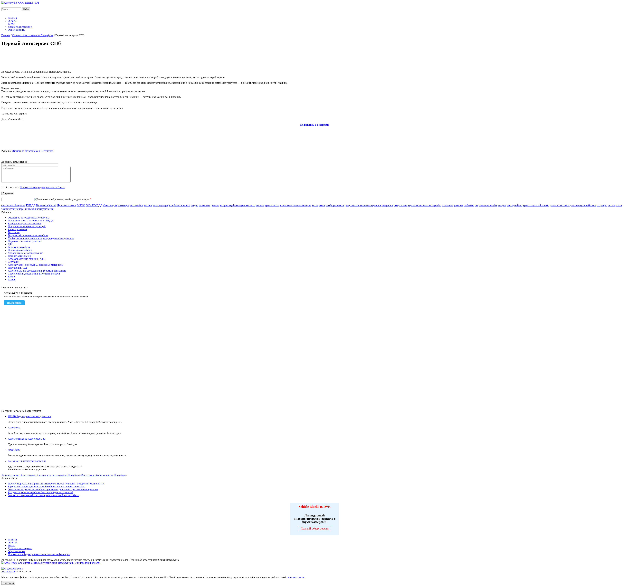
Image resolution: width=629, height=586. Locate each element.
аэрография (165, 205)
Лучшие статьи (66, 205)
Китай (52, 205)
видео (194, 205)
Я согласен (8, 583)
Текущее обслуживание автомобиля (28, 235)
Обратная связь (16, 29)
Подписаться (14, 302)
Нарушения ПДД (17, 267)
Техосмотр (13, 232)
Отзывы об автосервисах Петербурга (32, 35)
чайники (590, 205)
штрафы (602, 205)
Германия (42, 205)
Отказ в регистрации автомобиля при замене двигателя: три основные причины (53, 489)
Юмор (11, 276)
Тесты (11, 23)
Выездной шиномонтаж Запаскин (27, 461)
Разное (11, 279)
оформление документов (344, 205)
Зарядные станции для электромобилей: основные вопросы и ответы (46, 486)
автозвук (123, 205)
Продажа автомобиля (20, 250)
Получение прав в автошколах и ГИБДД (30, 220)
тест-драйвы (514, 205)
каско (251, 205)
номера (323, 205)
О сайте (12, 20)
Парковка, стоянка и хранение (25, 241)
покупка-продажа (405, 205)
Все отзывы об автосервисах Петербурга (104, 475)
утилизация (577, 205)
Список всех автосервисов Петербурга (59, 475)
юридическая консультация (36, 208)
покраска (387, 205)
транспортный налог (536, 205)
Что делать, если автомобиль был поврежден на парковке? (40, 492)
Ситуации (13, 261)
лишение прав (302, 205)
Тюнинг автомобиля (19, 256)
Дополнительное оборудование (25, 253)
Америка (19, 205)
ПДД (99, 205)
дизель (215, 205)
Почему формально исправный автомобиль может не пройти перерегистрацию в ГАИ (56, 483)
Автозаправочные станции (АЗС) (26, 258)
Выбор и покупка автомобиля (24, 223)
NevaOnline (14, 449)
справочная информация (490, 205)
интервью (241, 205)
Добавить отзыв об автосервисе (19, 475)
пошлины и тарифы (428, 205)
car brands (7, 205)
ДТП (10, 244)
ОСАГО (91, 205)
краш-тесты (272, 205)
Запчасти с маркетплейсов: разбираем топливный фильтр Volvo (43, 495)
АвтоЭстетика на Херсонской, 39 (26, 438)
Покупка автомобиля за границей (27, 226)
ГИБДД (30, 205)
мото (315, 205)
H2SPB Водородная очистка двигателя (29, 416)
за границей (227, 205)
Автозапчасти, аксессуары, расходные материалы (35, 264)
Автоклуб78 (8, 571)
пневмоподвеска (370, 205)
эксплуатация (10, 208)
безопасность (181, 205)
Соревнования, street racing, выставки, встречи (34, 273)
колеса (260, 205)
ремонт (458, 205)
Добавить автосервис (20, 26)
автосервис (151, 205)
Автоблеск (14, 427)
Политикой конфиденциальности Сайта (42, 187)
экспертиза (615, 205)
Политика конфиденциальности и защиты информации (39, 554)
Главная (12, 18)
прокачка (447, 205)
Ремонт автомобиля (19, 247)
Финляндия (110, 205)
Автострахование (17, 229)
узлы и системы (560, 205)
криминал (286, 205)
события (469, 205)
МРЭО (81, 205)
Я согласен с (35, 187)
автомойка (136, 205)
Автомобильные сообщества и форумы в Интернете (37, 270)
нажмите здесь (296, 577)
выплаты (204, 205)
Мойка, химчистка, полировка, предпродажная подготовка (41, 238)
